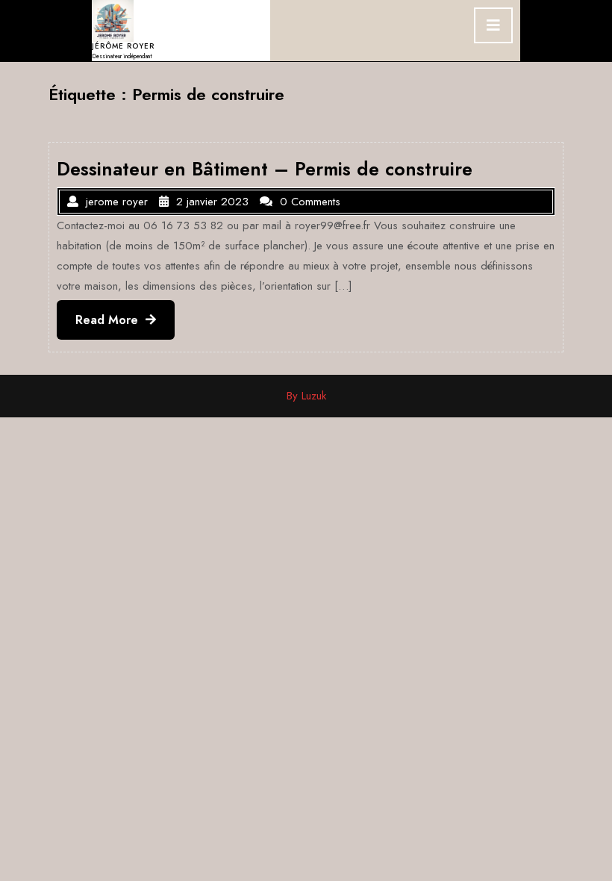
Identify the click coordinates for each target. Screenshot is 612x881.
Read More (125, 325)
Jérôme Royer (123, 46)
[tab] (493, 25)
